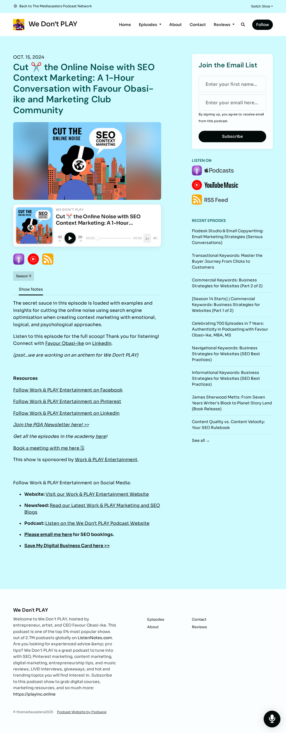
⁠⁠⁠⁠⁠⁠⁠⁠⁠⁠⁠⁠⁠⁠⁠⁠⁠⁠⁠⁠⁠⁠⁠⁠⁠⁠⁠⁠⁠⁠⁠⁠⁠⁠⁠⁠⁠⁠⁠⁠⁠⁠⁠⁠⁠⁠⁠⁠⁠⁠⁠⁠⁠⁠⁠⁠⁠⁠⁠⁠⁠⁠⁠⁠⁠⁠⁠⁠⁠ (51, 425)
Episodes (148, 24)
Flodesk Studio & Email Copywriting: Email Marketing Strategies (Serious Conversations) (227, 236)
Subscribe (232, 136)
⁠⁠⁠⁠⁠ (67, 546)
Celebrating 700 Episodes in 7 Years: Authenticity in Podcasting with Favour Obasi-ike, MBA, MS (230, 329)
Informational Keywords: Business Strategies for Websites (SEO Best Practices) (226, 378)
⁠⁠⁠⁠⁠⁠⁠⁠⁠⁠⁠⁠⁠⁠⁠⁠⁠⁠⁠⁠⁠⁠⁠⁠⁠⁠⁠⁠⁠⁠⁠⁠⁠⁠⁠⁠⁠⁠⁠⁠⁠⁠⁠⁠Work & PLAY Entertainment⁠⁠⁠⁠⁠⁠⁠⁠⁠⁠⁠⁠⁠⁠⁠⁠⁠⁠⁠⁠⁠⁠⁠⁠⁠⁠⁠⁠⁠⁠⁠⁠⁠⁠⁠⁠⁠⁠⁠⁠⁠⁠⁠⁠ (106, 459)
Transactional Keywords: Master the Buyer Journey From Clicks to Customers (227, 261)
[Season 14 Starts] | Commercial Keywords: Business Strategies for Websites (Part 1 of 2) (226, 304)
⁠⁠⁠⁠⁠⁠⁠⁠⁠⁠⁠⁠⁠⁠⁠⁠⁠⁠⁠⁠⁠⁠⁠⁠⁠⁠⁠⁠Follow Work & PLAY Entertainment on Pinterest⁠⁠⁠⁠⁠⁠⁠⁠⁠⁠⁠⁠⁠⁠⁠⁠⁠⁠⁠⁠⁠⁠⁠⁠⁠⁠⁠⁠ (67, 401)
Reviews (222, 24)
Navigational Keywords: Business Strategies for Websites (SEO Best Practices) (226, 353)
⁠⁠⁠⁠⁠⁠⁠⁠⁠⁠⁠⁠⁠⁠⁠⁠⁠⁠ (48, 534)
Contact (198, 24)
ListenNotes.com (95, 637)
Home (125, 24)
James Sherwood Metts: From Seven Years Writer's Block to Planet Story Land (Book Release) (232, 403)
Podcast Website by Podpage (81, 712)
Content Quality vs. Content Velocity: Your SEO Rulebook (228, 424)
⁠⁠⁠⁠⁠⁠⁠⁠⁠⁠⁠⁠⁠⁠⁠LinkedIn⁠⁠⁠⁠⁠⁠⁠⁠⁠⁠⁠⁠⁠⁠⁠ (101, 343)
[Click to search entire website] (243, 25)
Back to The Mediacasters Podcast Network (55, 6)
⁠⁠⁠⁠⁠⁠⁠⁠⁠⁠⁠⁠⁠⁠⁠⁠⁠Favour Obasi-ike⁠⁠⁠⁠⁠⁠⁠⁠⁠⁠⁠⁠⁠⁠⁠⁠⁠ (64, 343)
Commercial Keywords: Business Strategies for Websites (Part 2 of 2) (227, 282)
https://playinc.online (34, 694)
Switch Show (260, 6)
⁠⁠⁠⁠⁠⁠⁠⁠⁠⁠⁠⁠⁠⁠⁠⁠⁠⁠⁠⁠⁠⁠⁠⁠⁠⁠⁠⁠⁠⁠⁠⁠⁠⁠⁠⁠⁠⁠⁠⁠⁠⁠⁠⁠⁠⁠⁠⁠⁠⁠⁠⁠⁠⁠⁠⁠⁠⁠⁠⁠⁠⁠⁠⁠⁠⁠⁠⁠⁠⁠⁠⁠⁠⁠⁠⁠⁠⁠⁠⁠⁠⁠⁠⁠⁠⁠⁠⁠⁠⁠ (101, 436)
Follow (262, 24)
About (175, 24)
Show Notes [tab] (31, 289)
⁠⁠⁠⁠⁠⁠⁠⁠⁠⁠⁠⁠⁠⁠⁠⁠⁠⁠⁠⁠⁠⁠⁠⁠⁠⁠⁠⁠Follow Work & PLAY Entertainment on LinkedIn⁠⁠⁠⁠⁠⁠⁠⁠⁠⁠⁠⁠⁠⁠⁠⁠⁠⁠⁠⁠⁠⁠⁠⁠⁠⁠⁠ (66, 413)
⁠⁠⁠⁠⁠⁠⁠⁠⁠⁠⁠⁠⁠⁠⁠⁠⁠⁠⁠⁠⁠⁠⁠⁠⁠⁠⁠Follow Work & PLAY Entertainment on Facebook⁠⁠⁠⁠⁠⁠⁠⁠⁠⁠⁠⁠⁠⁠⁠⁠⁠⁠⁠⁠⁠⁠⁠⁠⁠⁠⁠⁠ (68, 390)
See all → (201, 440)
